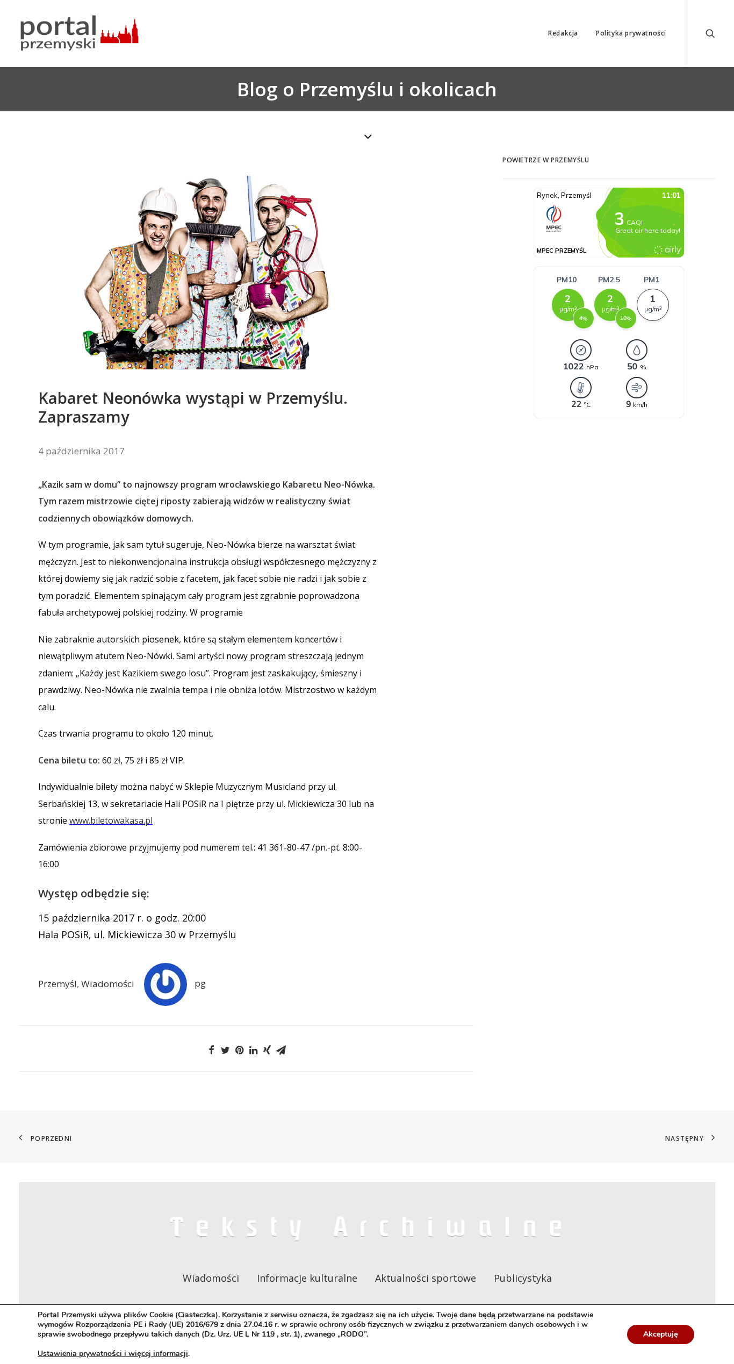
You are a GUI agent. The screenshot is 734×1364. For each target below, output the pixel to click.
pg (200, 983)
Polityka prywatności (631, 33)
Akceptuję (660, 1334)
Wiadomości (107, 983)
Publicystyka (523, 1278)
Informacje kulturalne (307, 1278)
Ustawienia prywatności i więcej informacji (113, 1354)
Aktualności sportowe (425, 1278)
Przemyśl (57, 983)
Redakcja (563, 33)
